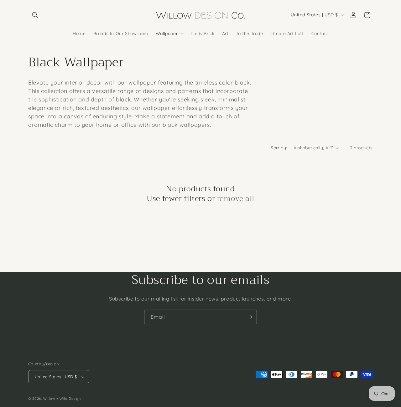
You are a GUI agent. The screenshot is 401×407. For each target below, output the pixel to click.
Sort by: (279, 148)
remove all (235, 199)
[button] (35, 15)
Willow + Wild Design (62, 399)
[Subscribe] (250, 317)
